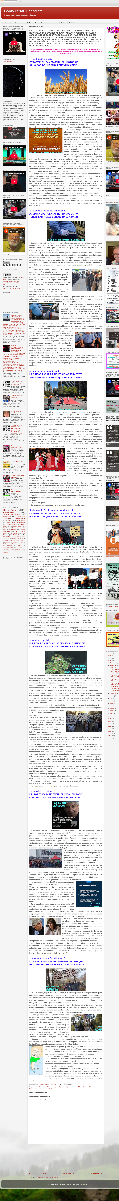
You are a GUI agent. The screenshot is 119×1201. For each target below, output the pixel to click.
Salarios (31, 1088)
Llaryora (55, 1087)
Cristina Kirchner (12, 524)
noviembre (113, 665)
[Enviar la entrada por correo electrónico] (60, 1084)
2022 (110, 660)
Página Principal (67, 1173)
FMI (37, 1087)
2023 (110, 658)
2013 (110, 736)
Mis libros (7, 542)
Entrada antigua (95, 1173)
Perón (23, 536)
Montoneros (18, 544)
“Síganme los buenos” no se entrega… (17, 462)
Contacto (63, 23)
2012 (110, 738)
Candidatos (6, 528)
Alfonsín (19, 545)
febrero (112, 710)
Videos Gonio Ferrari (17, 538)
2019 (110, 721)
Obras (91, 1087)
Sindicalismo (38, 1088)
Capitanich (6, 544)
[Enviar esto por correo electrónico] (64, 1084)
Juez (13, 549)
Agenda (18, 549)
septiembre (113, 693)
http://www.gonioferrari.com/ (11, 288)
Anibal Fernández (20, 540)
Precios (96, 1087)
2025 (110, 653)
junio (111, 701)
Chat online (72, 23)
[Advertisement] (65, 1158)
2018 (110, 723)
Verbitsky (21, 550)
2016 (110, 728)
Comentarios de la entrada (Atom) (48, 1177)
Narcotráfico (6, 536)
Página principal (7, 23)
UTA (16, 531)
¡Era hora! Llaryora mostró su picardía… (17, 446)
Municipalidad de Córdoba (81, 1087)
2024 (110, 656)
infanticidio (5, 552)
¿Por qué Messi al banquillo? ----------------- (18, 397)
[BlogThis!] (65, 1084)
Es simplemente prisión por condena (18, 476)
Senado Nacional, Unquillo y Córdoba (16, 412)
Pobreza (13, 529)
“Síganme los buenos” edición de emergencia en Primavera (17, 383)
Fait (12, 544)
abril (111, 706)
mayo (112, 703)
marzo (112, 708)
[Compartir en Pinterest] (71, 1084)
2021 (110, 716)
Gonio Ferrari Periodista (23, 11)
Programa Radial (19, 518)
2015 (110, 731)
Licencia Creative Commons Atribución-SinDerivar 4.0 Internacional (11, 283)
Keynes (11, 550)
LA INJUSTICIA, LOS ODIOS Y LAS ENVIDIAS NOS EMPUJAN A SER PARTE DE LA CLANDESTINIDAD (17, 429)
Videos (56, 23)
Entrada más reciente (37, 1173)
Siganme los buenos (11, 514)
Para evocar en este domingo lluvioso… (17, 490)
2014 (110, 733)
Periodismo (14, 533)
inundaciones (6, 549)
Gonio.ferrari (109, 163)
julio (111, 698)
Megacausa (68, 1087)
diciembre (113, 663)
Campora (16, 536)
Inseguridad (21, 520)
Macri (10, 520)
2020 (110, 718)
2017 (110, 726)
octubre (112, 668)
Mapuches (62, 1087)
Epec (4, 529)
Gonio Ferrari (19, 23)
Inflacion (49, 1087)
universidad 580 (47, 1088)
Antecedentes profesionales (43, 23)
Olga (16, 550)
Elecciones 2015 (16, 526)
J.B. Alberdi (29, 23)
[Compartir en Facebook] (69, 1084)
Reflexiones (8, 512)
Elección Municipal (8, 540)
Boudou (8, 538)
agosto (112, 696)
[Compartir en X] (67, 1084)
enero (112, 713)
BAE (22, 542)
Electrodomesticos (8, 547)
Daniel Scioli (17, 535)
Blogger (85, 1184)
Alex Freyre (16, 542)
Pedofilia (19, 547)
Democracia (18, 528)
